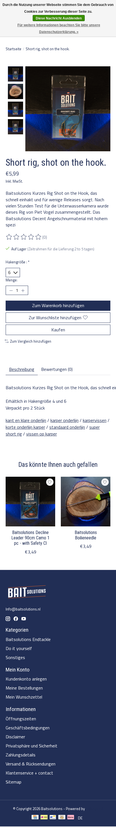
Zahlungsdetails (20, 754)
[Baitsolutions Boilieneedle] (85, 501)
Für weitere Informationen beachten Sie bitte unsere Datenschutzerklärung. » (58, 28)
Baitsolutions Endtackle (28, 639)
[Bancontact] (52, 818)
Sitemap (13, 781)
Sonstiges (15, 657)
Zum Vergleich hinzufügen (30, 341)
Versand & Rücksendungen (30, 763)
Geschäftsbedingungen (28, 727)
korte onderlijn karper (25, 427)
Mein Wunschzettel (24, 696)
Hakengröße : (18, 262)
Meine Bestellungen (24, 687)
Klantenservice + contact (29, 772)
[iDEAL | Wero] (44, 818)
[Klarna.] (70, 818)
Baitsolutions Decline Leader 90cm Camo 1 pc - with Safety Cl (30, 538)
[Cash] (61, 818)
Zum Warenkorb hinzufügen (58, 305)
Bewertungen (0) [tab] (57, 369)
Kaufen (58, 329)
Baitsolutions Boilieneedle (86, 535)
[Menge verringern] (11, 290)
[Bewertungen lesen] (24, 237)
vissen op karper (41, 433)
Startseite (13, 49)
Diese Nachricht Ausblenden (59, 18)
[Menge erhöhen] (22, 290)
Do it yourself (19, 648)
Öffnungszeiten (21, 718)
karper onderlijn (64, 420)
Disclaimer (15, 736)
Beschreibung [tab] (21, 369)
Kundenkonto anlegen (26, 678)
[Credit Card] (35, 818)
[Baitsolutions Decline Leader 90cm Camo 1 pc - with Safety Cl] (30, 501)
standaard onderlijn (67, 427)
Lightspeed (94, 808)
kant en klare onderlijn (26, 420)
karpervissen (94, 420)
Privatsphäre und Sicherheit (31, 745)
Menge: (11, 280)
